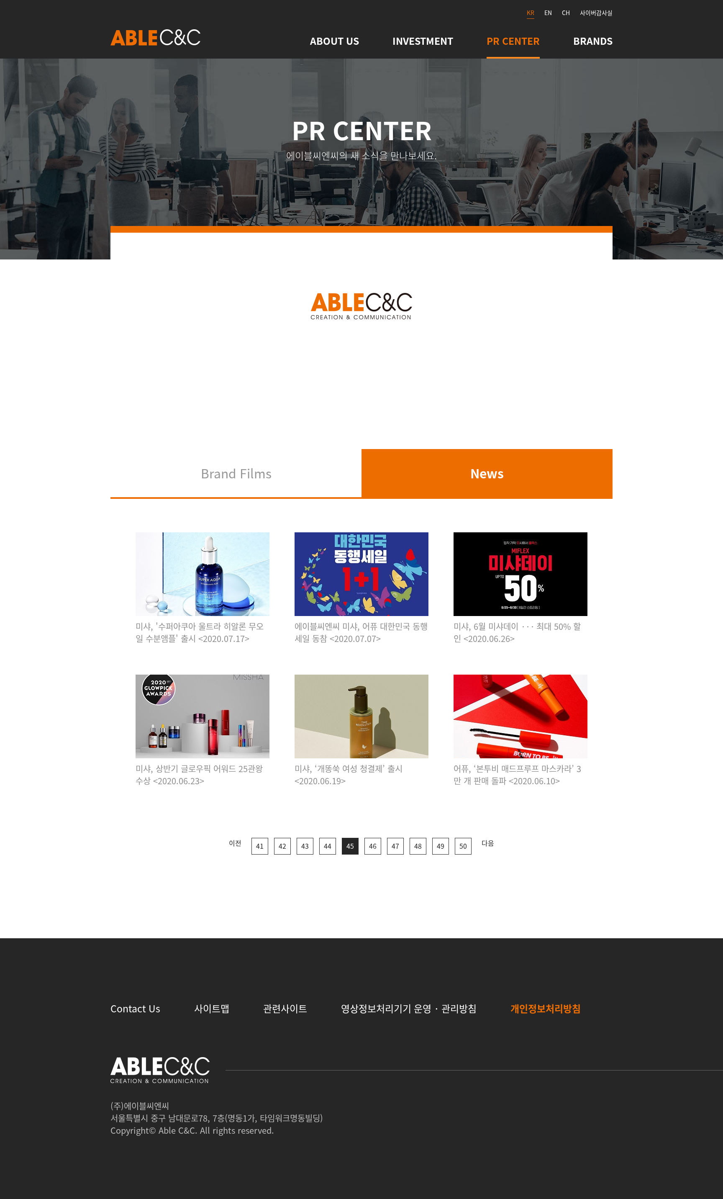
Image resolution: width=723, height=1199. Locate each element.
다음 (488, 843)
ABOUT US (334, 40)
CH (566, 12)
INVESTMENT (422, 40)
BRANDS (593, 40)
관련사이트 (285, 1008)
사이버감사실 (596, 12)
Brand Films (236, 473)
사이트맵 (211, 1008)
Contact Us (135, 1008)
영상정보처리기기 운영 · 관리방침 (409, 1008)
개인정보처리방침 (545, 1008)
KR (530, 12)
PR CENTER (513, 40)
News (487, 473)
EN (548, 12)
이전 (235, 843)
